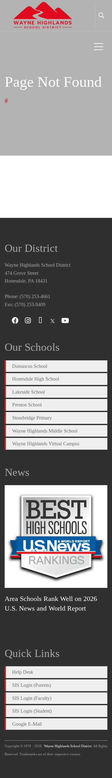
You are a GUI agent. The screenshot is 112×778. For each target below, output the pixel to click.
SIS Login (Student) (32, 711)
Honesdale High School (35, 379)
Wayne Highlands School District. (68, 746)
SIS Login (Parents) (31, 685)
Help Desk (22, 672)
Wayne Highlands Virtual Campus (45, 443)
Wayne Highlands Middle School (44, 431)
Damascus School (29, 366)
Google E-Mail (27, 724)
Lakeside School (28, 392)
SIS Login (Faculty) (31, 698)
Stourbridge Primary (32, 417)
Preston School (27, 404)
